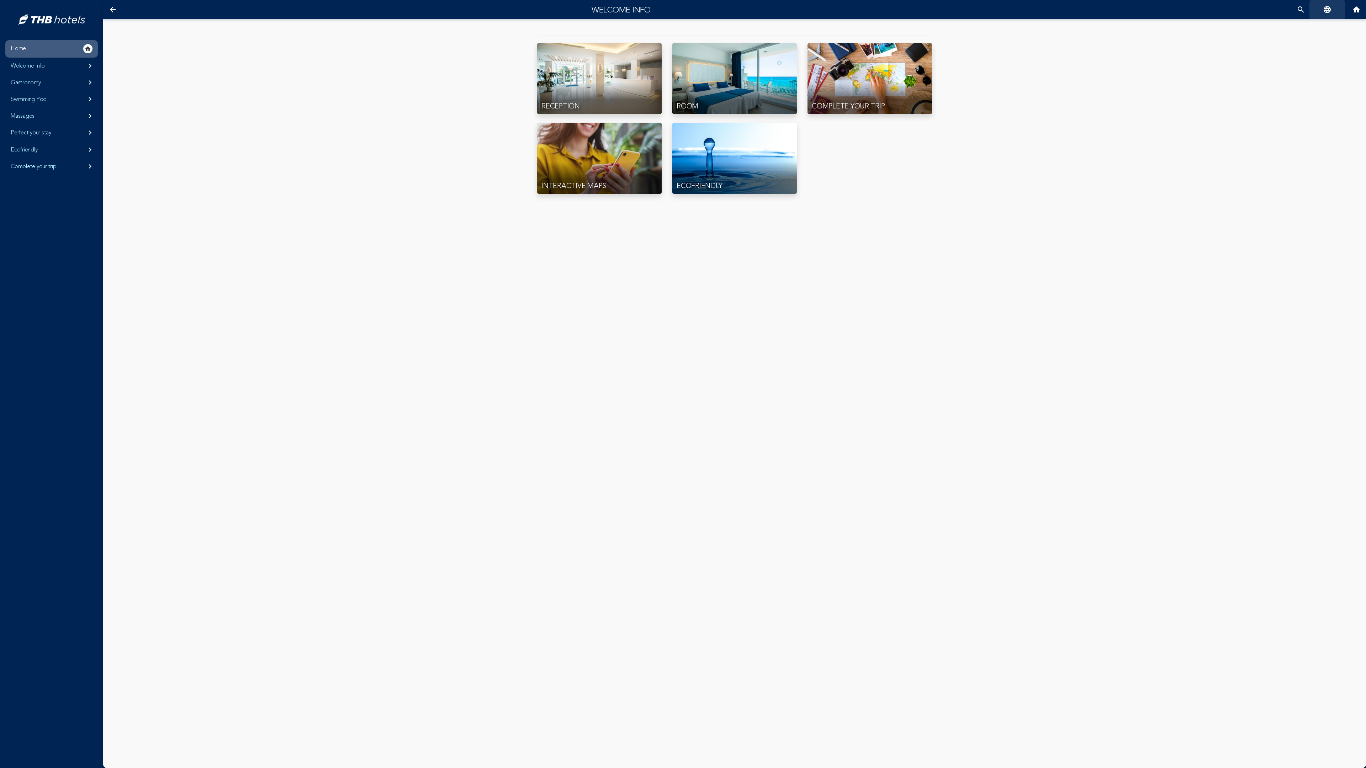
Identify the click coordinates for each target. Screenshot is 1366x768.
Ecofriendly (52, 149)
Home (51, 48)
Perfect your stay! (52, 132)
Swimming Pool (52, 99)
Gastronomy (52, 82)
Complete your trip (52, 166)
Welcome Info (52, 66)
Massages (52, 116)
